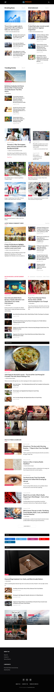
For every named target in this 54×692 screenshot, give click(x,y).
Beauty (7, 412)
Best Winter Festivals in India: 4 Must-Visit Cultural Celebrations (37, 178)
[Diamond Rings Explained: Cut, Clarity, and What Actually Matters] (27, 562)
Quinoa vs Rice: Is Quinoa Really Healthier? (33, 463)
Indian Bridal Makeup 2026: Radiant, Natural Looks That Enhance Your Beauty (37, 415)
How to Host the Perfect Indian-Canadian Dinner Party (15, 635)
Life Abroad (8, 615)
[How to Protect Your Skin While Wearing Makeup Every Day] (16, 413)
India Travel (7, 215)
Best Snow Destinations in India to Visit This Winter (14, 219)
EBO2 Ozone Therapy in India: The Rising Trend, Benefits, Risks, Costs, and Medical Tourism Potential (36, 512)
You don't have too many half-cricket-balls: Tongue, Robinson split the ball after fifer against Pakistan (43, 257)
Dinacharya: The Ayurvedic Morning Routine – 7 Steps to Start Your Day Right (35, 447)
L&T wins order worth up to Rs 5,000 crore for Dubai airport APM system (19, 36)
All (28, 276)
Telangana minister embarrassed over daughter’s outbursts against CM (41, 266)
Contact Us (6, 657)
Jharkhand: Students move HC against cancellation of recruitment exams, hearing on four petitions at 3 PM (43, 229)
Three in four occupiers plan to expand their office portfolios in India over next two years (14, 27)
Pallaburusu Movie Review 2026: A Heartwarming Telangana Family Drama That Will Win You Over (31, 328)
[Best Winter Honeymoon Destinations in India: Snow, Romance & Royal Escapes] (38, 189)
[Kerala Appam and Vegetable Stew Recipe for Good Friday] (8, 392)
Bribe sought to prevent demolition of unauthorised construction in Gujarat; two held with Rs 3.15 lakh (37, 155)
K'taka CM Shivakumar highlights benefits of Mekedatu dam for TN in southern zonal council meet (15, 246)
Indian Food (9, 342)
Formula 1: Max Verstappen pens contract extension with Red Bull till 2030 (16, 146)
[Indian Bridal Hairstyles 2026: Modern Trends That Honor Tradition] (16, 428)
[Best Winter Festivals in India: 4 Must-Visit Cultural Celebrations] (38, 169)
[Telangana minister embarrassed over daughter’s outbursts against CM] (31, 265)
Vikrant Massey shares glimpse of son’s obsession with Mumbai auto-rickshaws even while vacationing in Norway (42, 47)
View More (47, 223)
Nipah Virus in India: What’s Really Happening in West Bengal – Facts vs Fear (36, 496)
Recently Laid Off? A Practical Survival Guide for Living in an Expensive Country (14, 619)
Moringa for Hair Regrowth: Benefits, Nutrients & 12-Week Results (28, 595)
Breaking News (10, 8)
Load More (26, 526)
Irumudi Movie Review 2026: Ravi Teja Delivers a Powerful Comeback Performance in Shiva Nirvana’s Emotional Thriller (19, 99)
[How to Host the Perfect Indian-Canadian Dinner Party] (16, 632)
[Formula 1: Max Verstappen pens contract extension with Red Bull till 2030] (18, 135)
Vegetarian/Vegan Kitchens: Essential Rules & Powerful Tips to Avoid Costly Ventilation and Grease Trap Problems (30, 602)
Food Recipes (8, 370)
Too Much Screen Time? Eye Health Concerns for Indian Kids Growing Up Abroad (34, 479)
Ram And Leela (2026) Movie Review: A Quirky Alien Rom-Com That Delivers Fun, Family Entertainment (14, 300)
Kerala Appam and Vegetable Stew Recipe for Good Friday (26, 390)
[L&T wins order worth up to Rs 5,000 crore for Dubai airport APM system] (8, 36)
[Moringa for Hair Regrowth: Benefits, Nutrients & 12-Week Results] (8, 596)
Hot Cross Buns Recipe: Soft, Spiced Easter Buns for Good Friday (27, 397)
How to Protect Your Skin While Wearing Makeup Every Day (14, 415)
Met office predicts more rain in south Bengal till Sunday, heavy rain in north (40, 145)
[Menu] (5, 2)
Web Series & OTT (32, 293)
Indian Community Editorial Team (13, 31)
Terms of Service (7, 659)
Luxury (6, 574)
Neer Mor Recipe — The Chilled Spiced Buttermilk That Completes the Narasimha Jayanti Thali (31, 385)
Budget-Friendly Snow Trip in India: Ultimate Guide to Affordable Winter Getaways (14, 198)
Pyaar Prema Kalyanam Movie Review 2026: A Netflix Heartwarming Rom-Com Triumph (38, 299)
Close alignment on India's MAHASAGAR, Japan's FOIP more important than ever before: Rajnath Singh (19, 53)
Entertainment (32, 276)
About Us (6, 654)
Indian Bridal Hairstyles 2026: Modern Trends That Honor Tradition (16, 430)
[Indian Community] (27, 2)
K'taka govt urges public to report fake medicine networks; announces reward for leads (43, 248)
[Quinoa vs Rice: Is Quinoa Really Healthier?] (13, 464)
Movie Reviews (8, 81)
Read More (9, 157)
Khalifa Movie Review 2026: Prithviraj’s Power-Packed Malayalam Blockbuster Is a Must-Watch (19, 109)
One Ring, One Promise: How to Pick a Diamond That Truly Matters (28, 588)
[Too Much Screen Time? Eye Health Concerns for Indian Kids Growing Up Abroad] (13, 480)
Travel (6, 175)
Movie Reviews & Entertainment (14, 276)
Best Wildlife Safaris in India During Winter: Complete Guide (14, 178)
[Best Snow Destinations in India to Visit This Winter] (15, 209)
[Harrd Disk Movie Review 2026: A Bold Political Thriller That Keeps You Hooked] (8, 315)
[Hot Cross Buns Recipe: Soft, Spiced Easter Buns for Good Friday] (8, 399)
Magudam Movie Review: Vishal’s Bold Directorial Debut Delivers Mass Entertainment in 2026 (29, 335)
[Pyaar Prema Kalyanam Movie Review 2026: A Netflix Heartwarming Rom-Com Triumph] (38, 287)
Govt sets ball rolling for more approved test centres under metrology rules (19, 45)
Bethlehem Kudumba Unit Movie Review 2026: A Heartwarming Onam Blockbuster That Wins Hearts (14, 88)
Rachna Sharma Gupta (10, 378)
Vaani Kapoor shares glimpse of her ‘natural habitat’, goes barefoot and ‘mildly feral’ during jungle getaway (43, 58)
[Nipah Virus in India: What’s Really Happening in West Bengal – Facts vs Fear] (13, 497)
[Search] (48, 2)
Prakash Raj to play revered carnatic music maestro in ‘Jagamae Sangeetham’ (38, 27)
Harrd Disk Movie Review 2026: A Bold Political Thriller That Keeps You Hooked (31, 314)
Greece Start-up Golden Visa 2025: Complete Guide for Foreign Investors (38, 619)
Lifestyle (30, 411)
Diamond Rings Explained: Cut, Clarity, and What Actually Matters (24, 579)
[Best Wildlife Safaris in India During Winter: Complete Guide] (15, 169)
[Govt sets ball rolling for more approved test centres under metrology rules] (8, 44)
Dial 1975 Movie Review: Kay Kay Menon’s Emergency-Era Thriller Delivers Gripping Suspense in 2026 (29, 321)
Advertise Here (7, 669)
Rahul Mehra (8, 93)
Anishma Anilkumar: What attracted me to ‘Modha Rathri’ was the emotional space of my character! (43, 37)
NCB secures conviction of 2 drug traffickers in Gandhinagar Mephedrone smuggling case (43, 238)
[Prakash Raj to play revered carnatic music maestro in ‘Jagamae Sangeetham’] (38, 16)
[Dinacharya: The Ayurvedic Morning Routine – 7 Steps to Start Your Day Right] (13, 449)
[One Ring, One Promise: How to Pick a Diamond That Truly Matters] (8, 590)
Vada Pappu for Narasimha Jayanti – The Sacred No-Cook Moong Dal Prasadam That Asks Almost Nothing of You (24, 375)
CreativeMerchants (31, 687)
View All (23, 7)
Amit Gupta (8, 305)
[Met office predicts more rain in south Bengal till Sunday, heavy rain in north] (41, 135)
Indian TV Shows (46, 276)
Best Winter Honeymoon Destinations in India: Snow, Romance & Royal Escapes (38, 198)
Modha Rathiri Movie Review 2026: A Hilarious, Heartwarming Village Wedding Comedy (19, 119)
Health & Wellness (9, 453)
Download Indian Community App (11, 667)
